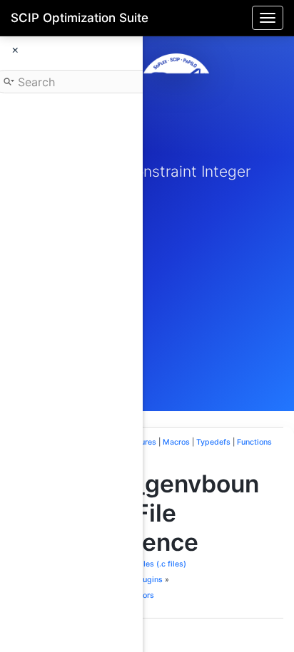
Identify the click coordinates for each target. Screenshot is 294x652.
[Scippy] (176, 90)
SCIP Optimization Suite (79, 18)
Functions (254, 442)
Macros (176, 442)
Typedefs (213, 442)
